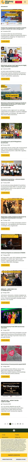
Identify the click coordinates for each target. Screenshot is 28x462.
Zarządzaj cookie (21, 459)
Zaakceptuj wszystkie (14, 455)
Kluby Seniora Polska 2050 (8, 237)
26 (20, 424)
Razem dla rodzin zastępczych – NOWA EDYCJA (12, 10)
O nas (3, 435)
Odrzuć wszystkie (7, 459)
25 (17, 424)
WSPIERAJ (18, 2)
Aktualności (5, 437)
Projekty (17, 435)
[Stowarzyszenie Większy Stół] (7, 2)
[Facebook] (14, 430)
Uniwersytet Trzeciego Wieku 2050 (10, 235)
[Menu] (25, 2)
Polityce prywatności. (5, 451)
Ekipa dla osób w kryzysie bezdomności (11, 271)
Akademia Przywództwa (7, 161)
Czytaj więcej (5, 41)
